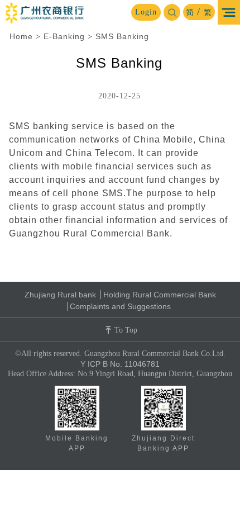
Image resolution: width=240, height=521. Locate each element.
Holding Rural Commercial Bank (159, 294)
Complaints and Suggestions (120, 306)
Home (21, 36)
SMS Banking (122, 36)
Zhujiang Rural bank (60, 294)
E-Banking (64, 36)
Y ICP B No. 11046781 (120, 363)
